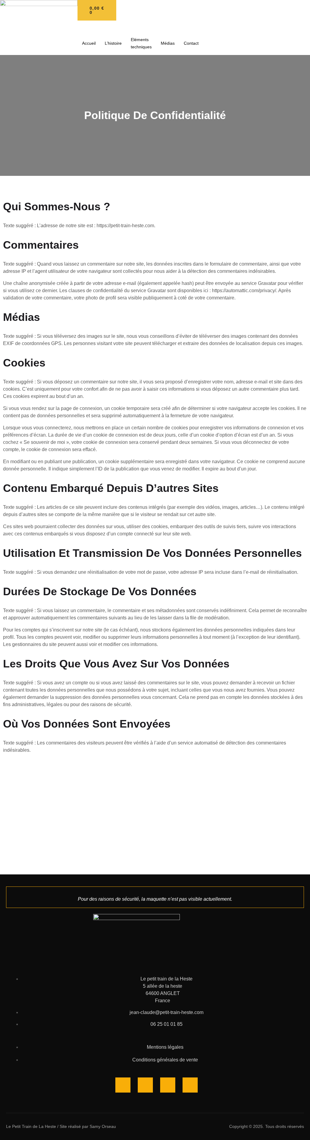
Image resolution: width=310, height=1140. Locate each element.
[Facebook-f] (122, 1085)
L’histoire (113, 43)
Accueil (89, 43)
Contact (191, 43)
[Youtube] (167, 1085)
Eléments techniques (141, 43)
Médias (168, 43)
